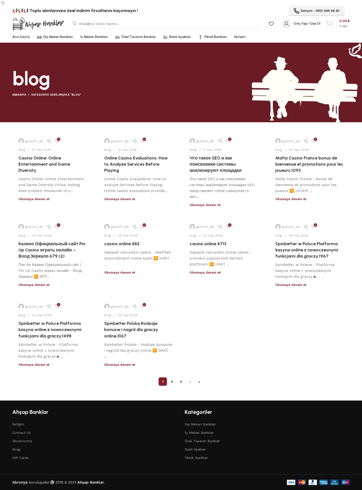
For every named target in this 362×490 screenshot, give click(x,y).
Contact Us (21, 433)
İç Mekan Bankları (199, 433)
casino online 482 (121, 243)
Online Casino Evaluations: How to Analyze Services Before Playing (136, 164)
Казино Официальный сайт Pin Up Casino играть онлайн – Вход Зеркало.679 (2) (51, 250)
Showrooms (22, 441)
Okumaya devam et (33, 199)
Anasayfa (19, 94)
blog (21, 150)
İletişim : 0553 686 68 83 (320, 11)
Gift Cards (20, 458)
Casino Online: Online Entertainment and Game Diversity (44, 164)
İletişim (18, 424)
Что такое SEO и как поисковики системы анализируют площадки (216, 164)
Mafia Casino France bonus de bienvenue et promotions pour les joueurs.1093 (309, 164)
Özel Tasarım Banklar (202, 441)
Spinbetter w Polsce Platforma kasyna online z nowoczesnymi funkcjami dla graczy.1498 (49, 329)
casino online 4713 (208, 243)
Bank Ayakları (195, 449)
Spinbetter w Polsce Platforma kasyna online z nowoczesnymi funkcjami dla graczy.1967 (306, 250)
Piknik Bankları (196, 458)
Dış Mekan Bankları (200, 424)
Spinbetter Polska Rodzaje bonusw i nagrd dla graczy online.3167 (131, 329)
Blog (16, 449)
